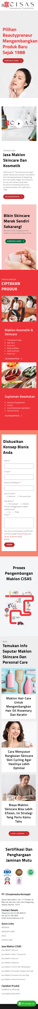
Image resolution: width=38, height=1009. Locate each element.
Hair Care (11, 343)
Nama (7, 460)
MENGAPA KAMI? (8, 931)
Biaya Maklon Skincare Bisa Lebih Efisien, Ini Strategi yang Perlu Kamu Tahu (19, 813)
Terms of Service (10, 536)
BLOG (4, 936)
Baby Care (11, 354)
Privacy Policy (22, 534)
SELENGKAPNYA (12, 197)
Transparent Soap (14, 340)
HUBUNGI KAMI (12, 60)
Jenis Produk (10, 493)
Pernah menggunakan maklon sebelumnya (16, 507)
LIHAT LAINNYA (17, 833)
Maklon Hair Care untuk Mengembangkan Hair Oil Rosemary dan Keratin (18, 706)
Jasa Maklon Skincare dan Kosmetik (15, 160)
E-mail (7, 471)
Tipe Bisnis (9, 501)
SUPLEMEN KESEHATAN (11, 994)
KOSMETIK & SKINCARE (11, 989)
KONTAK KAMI (7, 940)
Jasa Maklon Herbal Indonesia (13, 979)
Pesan (7, 515)
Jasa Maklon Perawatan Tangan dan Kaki (17, 971)
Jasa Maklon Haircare (10, 958)
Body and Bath (13, 348)
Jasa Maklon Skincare (10, 950)
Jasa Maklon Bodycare (10, 962)
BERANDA (5, 927)
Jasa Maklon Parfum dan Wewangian (16, 967)
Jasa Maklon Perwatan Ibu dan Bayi (15, 975)
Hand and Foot (13, 351)
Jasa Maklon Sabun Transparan (14, 954)
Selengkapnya (12, 359)
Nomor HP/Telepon (12, 482)
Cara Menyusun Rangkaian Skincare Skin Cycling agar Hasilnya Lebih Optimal (19, 759)
